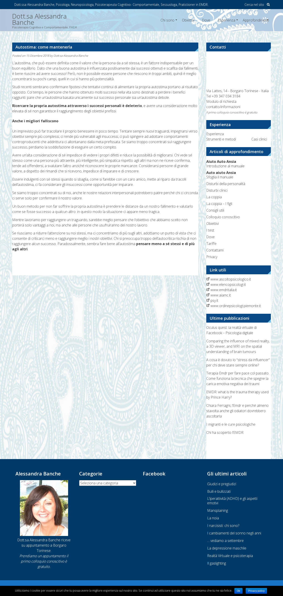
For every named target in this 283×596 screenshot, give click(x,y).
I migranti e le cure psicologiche (230, 424)
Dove (206, 20)
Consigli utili (215, 210)
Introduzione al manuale (225, 163)
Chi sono (167, 20)
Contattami (215, 250)
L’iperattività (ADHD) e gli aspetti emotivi (232, 500)
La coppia (214, 197)
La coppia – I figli (219, 203)
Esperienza (226, 20)
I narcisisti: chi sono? (223, 525)
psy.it (214, 300)
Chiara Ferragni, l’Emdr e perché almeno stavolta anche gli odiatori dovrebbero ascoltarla (237, 411)
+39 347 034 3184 (226, 96)
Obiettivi (188, 20)
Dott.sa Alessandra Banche (71, 56)
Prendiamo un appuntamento (42, 555)
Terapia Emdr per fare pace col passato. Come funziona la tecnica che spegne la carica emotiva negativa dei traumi (237, 378)
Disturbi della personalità (225, 183)
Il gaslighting (216, 563)
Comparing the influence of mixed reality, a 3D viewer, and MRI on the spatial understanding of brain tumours (238, 346)
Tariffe (211, 243)
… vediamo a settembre (225, 540)
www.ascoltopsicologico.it (230, 279)
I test (210, 230)
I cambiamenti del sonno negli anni (234, 533)
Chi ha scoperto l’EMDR (224, 432)
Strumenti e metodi (221, 139)
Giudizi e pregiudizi (221, 484)
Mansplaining (217, 510)
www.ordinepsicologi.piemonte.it (235, 305)
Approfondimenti (256, 20)
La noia (213, 518)
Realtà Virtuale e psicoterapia (230, 555)
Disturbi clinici (217, 190)
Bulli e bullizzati (219, 491)
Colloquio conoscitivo (223, 216)
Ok (238, 590)
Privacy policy (256, 590)
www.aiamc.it (220, 295)
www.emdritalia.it (223, 289)
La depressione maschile (226, 548)
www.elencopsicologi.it (228, 284)
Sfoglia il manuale (221, 174)
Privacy (211, 256)
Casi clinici (259, 139)
